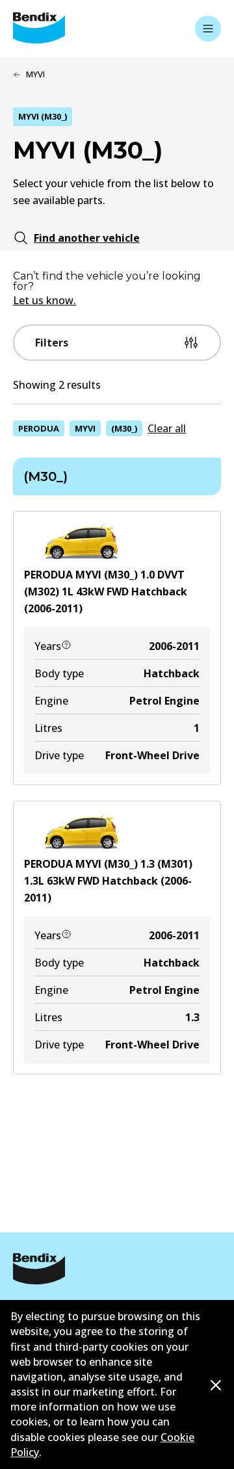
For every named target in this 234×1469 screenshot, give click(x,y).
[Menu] (208, 28)
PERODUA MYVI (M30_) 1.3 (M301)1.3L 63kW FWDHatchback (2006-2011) (108, 881)
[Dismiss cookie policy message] (216, 1385)
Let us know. (44, 300)
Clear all (167, 428)
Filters (51, 342)
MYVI (85, 428)
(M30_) (124, 428)
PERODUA (38, 428)
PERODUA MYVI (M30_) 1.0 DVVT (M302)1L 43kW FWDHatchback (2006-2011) (105, 591)
